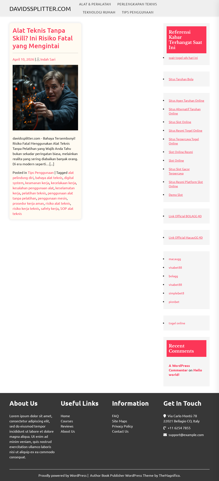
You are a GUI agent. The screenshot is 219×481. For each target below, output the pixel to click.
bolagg (173, 276)
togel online (177, 323)
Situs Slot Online (180, 122)
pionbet (174, 302)
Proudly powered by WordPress (62, 475)
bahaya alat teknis (48, 177)
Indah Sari (47, 59)
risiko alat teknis (58, 203)
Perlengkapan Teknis (137, 4)
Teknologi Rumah (99, 12)
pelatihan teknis (34, 193)
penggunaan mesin (52, 198)
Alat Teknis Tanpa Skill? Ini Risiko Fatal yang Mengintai (43, 38)
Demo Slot (176, 195)
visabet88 (175, 267)
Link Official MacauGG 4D (186, 237)
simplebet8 (176, 293)
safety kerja (50, 208)
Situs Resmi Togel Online (185, 130)
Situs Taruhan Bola (181, 79)
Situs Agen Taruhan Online (186, 100)
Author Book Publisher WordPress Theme (122, 475)
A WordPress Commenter (179, 367)
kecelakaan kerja (63, 182)
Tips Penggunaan (138, 12)
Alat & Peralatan (95, 4)
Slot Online (176, 160)
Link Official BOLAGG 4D (185, 216)
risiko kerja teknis (26, 208)
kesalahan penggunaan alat (33, 188)
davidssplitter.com (40, 8)
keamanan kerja (37, 182)
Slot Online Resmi (181, 152)
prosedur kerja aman (28, 203)
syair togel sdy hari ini (183, 58)
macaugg (175, 259)
